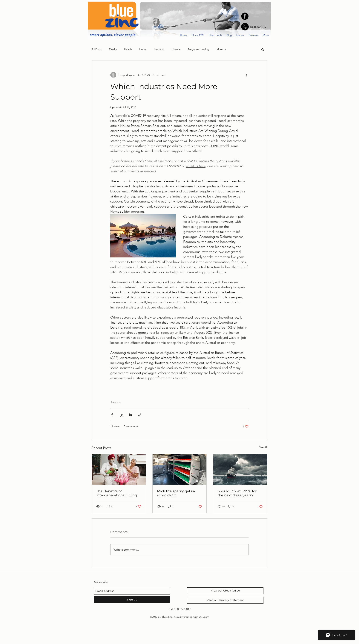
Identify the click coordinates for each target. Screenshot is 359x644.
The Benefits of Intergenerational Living (116, 493)
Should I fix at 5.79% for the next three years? (237, 493)
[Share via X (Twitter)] (121, 415)
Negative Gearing (198, 49)
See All (263, 447)
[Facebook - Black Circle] (244, 16)
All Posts (97, 49)
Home (142, 49)
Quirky (113, 49)
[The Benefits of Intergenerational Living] (119, 469)
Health (128, 49)
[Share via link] (139, 415)
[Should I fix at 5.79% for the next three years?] (240, 469)
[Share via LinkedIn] (130, 415)
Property (159, 49)
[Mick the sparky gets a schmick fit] (180, 469)
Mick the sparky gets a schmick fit (176, 493)
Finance (176, 49)
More (220, 49)
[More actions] (246, 75)
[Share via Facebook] (112, 415)
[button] (262, 49)
